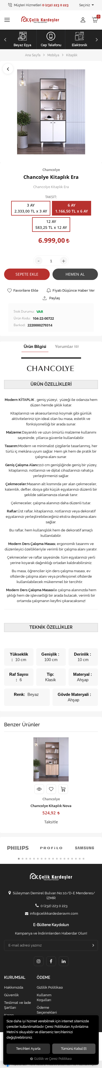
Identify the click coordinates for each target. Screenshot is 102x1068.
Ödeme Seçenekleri (47, 1009)
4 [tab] (30, 859)
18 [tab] (83, 859)
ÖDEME (43, 978)
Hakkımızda (13, 987)
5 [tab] (34, 859)
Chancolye (51, 799)
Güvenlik (11, 995)
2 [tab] (22, 859)
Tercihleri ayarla (28, 1049)
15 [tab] (72, 859)
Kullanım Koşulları (44, 997)
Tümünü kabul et (73, 1049)
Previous (4, 39)
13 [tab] (64, 859)
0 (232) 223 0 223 (54, 906)
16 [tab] (76, 859)
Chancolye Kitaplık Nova (51, 805)
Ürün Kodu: (22, 318)
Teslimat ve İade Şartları (17, 1005)
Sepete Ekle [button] (27, 274)
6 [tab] (38, 859)
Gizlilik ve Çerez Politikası (53, 1059)
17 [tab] (80, 859)
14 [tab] (68, 859)
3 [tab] (26, 859)
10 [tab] (53, 859)
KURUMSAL (14, 978)
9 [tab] (49, 859)
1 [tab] (19, 859)
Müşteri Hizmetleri (41, 5)
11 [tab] (57, 859)
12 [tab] (61, 859)
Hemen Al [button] (75, 274)
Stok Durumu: (24, 311)
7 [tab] (42, 859)
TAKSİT (50, 197)
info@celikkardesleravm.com (54, 913)
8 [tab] (45, 859)
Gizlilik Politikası (50, 987)
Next (97, 39)
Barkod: (19, 325)
